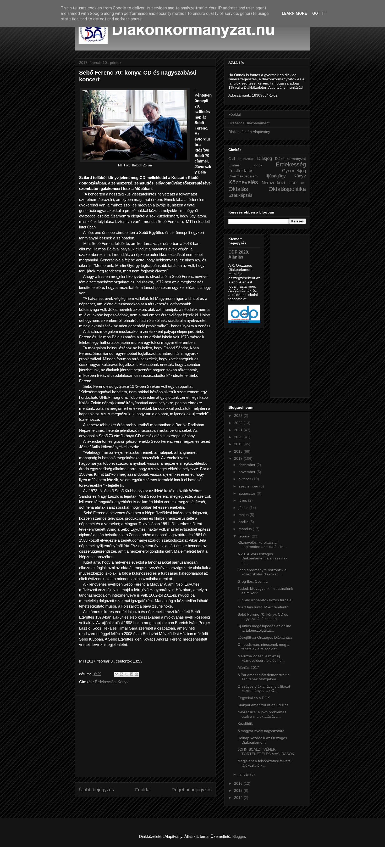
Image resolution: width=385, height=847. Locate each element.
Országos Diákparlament (249, 123)
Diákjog (264, 158)
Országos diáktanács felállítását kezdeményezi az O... (264, 688)
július (243, 500)
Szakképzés (240, 195)
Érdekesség (105, 682)
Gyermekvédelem (243, 176)
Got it (319, 13)
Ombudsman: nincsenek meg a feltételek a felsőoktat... (263, 646)
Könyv (123, 682)
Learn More (294, 13)
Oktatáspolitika (287, 189)
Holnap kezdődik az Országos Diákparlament (262, 740)
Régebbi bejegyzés (192, 789)
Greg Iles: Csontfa (253, 581)
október (245, 479)
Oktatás (238, 189)
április (244, 522)
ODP (292, 183)
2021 (239, 430)
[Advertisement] (145, 736)
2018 (239, 451)
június (244, 508)
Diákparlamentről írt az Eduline (263, 705)
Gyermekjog (294, 170)
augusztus (248, 493)
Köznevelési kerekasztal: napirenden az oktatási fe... (262, 544)
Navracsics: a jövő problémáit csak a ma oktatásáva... (262, 714)
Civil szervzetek (241, 159)
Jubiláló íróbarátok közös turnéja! (265, 600)
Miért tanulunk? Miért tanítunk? (263, 607)
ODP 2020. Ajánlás (238, 254)
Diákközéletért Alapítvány (249, 132)
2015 (239, 790)
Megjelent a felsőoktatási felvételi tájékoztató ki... (265, 763)
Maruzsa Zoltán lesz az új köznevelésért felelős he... (261, 658)
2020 (239, 437)
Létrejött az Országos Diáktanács (265, 637)
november (247, 472)
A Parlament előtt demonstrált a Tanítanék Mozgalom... (264, 677)
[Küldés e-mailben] (116, 674)
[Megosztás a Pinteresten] (136, 674)
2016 (239, 783)
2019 (239, 444)
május (244, 515)
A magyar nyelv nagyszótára (261, 731)
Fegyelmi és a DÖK (254, 698)
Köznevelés (243, 182)
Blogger (238, 836)
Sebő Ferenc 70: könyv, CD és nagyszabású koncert (263, 616)
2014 (239, 797)
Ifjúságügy (276, 175)
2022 (239, 423)
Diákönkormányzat (290, 158)
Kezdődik (245, 723)
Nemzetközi (273, 182)
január (244, 774)
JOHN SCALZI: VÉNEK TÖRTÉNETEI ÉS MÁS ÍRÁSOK (266, 751)
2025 (239, 415)
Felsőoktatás (241, 170)
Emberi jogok (245, 165)
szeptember (249, 486)
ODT (303, 183)
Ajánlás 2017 (248, 667)
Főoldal (143, 789)
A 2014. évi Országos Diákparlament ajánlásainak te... (262, 558)
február (245, 536)
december (247, 465)
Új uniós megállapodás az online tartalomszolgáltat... (264, 628)
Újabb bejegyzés (96, 789)
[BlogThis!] (121, 674)
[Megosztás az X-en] (126, 674)
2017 (239, 458)
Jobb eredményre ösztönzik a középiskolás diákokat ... (262, 572)
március (246, 529)
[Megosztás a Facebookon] (131, 674)
